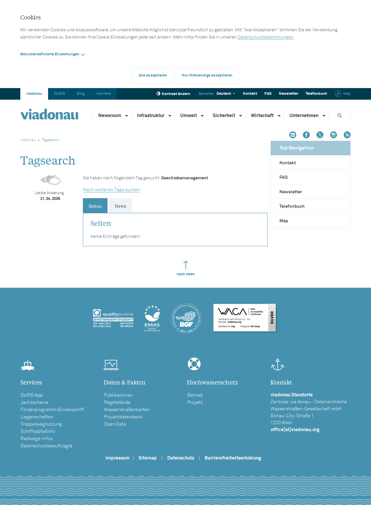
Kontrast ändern (176, 94)
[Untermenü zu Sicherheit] (241, 116)
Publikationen (118, 395)
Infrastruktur (150, 115)
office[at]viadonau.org (295, 429)
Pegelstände (117, 402)
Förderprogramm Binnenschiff (52, 409)
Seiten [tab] (95, 206)
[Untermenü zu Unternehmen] (324, 116)
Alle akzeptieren (153, 75)
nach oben (186, 274)
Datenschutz (180, 458)
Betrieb (195, 395)
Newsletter (288, 94)
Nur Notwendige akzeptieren (207, 75)
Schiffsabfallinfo (38, 431)
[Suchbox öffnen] (340, 115)
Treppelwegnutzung (41, 424)
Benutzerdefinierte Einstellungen (49, 54)
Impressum (118, 458)
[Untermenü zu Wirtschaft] (279, 116)
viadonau (34, 94)
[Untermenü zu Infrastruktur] (170, 116)
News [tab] (120, 206)
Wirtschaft (262, 115)
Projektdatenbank (123, 417)
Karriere (104, 94)
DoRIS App (32, 395)
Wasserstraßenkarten (127, 409)
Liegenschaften (37, 417)
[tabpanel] (175, 226)
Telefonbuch (316, 94)
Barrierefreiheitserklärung (233, 458)
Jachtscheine (34, 402)
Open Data (115, 424)
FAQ (268, 94)
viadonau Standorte (292, 395)
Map (347, 94)
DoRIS (59, 94)
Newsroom (109, 115)
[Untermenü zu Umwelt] (202, 116)
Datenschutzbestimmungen (265, 37)
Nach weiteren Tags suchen (111, 189)
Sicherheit (224, 115)
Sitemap (148, 458)
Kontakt (250, 94)
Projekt (195, 402)
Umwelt (188, 115)
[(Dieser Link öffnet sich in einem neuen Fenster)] (292, 135)
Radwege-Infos (37, 438)
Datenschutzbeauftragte (46, 446)
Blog (81, 94)
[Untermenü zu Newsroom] (127, 116)
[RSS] (347, 135)
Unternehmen (304, 115)
